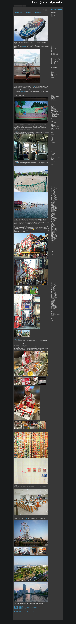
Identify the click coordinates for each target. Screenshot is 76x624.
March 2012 (53, 279)
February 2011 (53, 292)
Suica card (33, 86)
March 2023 (53, 180)
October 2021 (53, 189)
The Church (53, 43)
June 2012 (53, 276)
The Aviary (53, 42)
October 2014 (53, 249)
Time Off (52, 103)
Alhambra (53, 17)
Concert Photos (53, 57)
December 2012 (54, 270)
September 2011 (54, 285)
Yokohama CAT (24, 46)
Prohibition (53, 37)
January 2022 (53, 187)
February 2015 (53, 245)
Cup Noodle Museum (17, 339)
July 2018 (53, 212)
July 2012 (53, 275)
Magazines (53, 98)
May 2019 (53, 202)
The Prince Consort (54, 48)
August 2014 (53, 251)
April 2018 (53, 214)
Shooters (52, 39)
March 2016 (53, 233)
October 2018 (53, 209)
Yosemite (52, 154)
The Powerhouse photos (55, 114)
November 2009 (54, 307)
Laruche (52, 33)
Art (51, 14)
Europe (52, 129)
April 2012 (53, 278)
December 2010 (54, 294)
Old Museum (53, 109)
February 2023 (53, 181)
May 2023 (53, 178)
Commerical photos (54, 53)
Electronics (53, 69)
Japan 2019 (53, 139)
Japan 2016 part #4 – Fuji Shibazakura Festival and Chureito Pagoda (25, 607)
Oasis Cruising (53, 108)
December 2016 (54, 228)
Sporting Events (54, 55)
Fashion (52, 71)
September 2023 (54, 177)
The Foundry (53, 44)
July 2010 (53, 299)
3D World (52, 99)
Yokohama (41, 614)
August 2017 (53, 221)
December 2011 (54, 282)
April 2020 (53, 194)
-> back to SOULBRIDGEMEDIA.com (55, 314)
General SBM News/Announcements (55, 96)
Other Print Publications (55, 101)
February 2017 (53, 227)
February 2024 (53, 175)
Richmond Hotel (22, 91)
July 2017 (53, 222)
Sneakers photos (54, 74)
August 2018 (53, 211)
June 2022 (53, 184)
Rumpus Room (53, 38)
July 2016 (53, 232)
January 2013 (53, 269)
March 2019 (53, 204)
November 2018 (54, 208)
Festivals (52, 77)
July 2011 (52, 287)
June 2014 (53, 253)
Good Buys (53, 97)
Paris (52, 132)
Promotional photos (54, 118)
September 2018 (54, 210)
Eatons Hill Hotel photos (55, 61)
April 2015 (53, 243)
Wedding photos (54, 161)
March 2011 (53, 291)
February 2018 (53, 216)
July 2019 (53, 201)
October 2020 (53, 191)
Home (16, 6)
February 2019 (53, 205)
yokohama (22, 614)
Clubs (52, 16)
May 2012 (53, 277)
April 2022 (53, 185)
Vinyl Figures (53, 122)
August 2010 (53, 298)
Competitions (53, 56)
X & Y (52, 50)
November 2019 (54, 197)
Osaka (52, 140)
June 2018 (53, 213)
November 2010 (54, 295)
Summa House (53, 41)
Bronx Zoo (53, 151)
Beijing (52, 124)
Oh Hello (52, 35)
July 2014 (53, 252)
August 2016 (53, 231)
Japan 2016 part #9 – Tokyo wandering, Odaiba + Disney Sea (24, 611)
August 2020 (53, 192)
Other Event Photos (54, 106)
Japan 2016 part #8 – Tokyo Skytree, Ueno (21, 610)
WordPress (53, 321)
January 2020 (53, 196)
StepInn (52, 40)
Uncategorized (53, 156)
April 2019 (53, 203)
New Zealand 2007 (54, 144)
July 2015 (53, 240)
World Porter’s (25, 518)
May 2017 (53, 224)
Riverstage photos (54, 110)
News (52, 34)
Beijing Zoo (53, 125)
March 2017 (53, 226)
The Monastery (53, 47)
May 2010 (53, 301)
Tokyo (52, 141)
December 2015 (54, 235)
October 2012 (53, 272)
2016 (17, 614)
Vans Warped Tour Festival (55, 93)
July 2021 (53, 190)
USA (52, 147)
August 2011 (53, 286)
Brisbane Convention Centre (56, 58)
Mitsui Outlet (16, 131)
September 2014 (54, 250)
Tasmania (53, 146)
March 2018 (53, 215)
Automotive (53, 15)
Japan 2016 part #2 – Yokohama (19, 605)
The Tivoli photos (54, 64)
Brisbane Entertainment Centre (56, 59)
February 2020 (53, 195)
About (20, 6)
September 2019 (54, 199)
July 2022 (53, 183)
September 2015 (54, 238)
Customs (52, 72)
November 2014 (54, 248)
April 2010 (53, 302)
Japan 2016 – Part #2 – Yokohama (28, 13)
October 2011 (53, 284)
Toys (52, 120)
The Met (52, 46)
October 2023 (53, 176)
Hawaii (52, 134)
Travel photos (37, 614)
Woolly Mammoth (54, 49)
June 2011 (53, 288)
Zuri (52, 51)
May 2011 (53, 289)
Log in (52, 320)
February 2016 (53, 234)
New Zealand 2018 (54, 145)
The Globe (53, 45)
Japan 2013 (53, 137)
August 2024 (53, 174)
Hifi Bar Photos (53, 62)
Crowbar (52, 107)
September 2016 (54, 230)
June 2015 (53, 241)
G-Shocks (53, 70)
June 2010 (53, 300)
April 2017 (53, 225)
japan (19, 614)
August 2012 (53, 274)
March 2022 (53, 186)
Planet (52, 36)
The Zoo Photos (54, 116)
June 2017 (53, 223)
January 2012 (53, 281)
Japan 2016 (32, 614)
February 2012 (53, 280)
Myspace (52, 315)
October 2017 (53, 219)
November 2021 (54, 188)
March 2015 (53, 244)
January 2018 (53, 217)
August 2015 (53, 239)
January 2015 (53, 246)
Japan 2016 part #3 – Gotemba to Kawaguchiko (22, 606)
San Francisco (53, 153)
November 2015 (54, 236)
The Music (53, 102)
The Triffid (53, 65)
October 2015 (53, 237)
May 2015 (53, 242)
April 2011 (53, 290)
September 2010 (54, 297)
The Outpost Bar (54, 113)
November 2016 (54, 229)
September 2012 (54, 273)
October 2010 (53, 296)
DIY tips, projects (54, 67)
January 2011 (53, 293)
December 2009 (54, 306)
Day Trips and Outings (55, 128)
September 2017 (54, 220)
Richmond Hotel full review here (20, 95)
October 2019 (53, 198)
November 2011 (54, 283)
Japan (29, 614)
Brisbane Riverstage (54, 60)
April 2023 (53, 179)
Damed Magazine (54, 100)
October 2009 (53, 308)
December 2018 (54, 207)
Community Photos (54, 54)
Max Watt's (53, 63)
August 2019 (53, 200)
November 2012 (54, 271)
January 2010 (53, 305)
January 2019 (53, 206)
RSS (24, 6)
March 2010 (53, 303)
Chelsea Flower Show (55, 130)
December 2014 (54, 247)
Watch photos (53, 75)
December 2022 (54, 182)
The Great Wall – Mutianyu (55, 126)
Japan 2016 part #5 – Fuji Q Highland (20, 608)
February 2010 (53, 304)
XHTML (52, 322)
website (17, 162)
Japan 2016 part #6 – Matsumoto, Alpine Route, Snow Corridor (24, 609)
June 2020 (53, 193)
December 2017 (54, 218)
